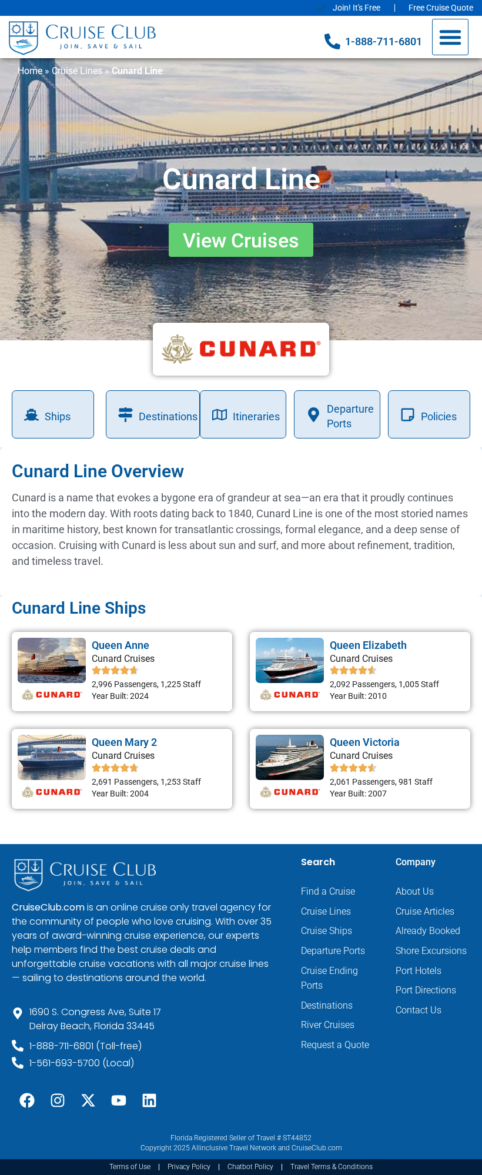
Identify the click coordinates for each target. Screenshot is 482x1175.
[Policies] (407, 414)
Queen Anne (120, 645)
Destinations (168, 416)
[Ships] (31, 414)
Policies (439, 416)
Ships (58, 416)
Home (30, 70)
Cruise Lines (77, 70)
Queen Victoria (365, 742)
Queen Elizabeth (368, 645)
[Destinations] (125, 414)
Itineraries (256, 416)
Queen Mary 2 (124, 742)
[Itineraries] (219, 414)
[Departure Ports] (313, 414)
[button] (450, 37)
